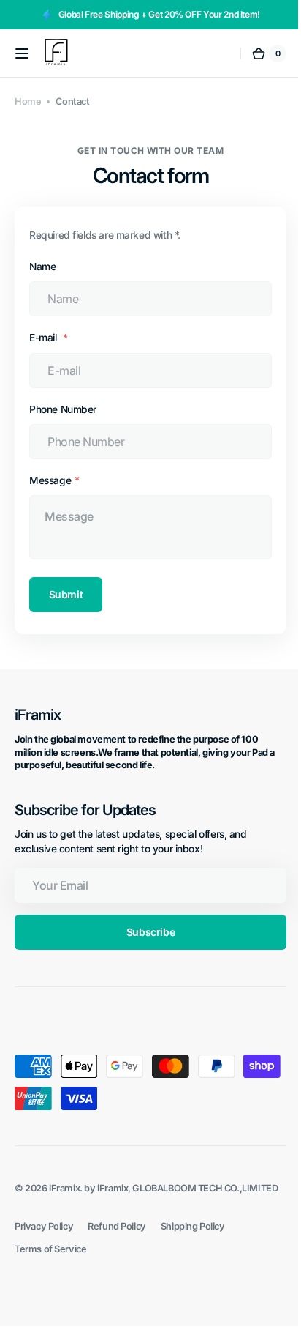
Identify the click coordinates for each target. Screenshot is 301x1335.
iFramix (64, 1188)
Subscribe (145, 932)
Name (42, 266)
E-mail (44, 337)
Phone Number (62, 409)
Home (28, 101)
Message (50, 480)
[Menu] (22, 53)
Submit (66, 594)
